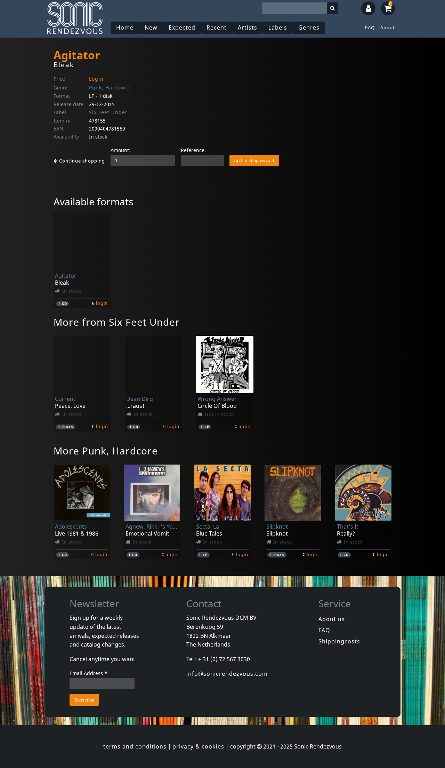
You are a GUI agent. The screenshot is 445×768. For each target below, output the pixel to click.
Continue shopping (81, 161)
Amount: (120, 150)
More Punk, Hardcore (106, 450)
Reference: (193, 150)
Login (96, 79)
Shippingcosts (339, 641)
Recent (217, 27)
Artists (247, 27)
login (102, 303)
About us (331, 619)
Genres (308, 27)
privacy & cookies (198, 746)
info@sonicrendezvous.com (227, 674)
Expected (182, 27)
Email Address (88, 673)
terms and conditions (135, 746)
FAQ (370, 27)
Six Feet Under (108, 112)
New (151, 27)
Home (125, 27)
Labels (277, 27)
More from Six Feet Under (117, 321)
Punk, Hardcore (109, 87)
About (387, 27)
